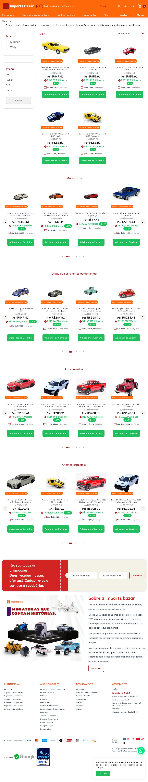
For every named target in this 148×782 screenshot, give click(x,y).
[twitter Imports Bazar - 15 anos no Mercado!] (124, 743)
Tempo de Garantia (48, 716)
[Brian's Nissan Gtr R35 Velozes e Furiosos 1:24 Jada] (20, 292)
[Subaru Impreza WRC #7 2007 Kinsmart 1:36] (126, 196)
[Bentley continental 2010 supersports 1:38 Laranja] (20, 196)
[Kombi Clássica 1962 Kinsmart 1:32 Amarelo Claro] (126, 387)
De (7, 74)
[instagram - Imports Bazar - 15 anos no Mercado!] (133, 739)
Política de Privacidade (13, 709)
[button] (5, 222)
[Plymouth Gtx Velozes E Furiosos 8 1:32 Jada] (126, 292)
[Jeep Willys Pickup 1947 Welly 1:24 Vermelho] (91, 387)
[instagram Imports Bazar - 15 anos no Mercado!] (128, 739)
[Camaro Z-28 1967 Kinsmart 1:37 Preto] (92, 51)
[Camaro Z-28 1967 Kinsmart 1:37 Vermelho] (129, 51)
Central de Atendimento (50, 706)
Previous (3, 221)
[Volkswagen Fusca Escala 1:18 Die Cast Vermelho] (91, 292)
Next (144, 221)
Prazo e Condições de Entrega (52, 709)
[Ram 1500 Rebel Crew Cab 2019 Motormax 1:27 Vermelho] (56, 387)
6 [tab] (80, 257)
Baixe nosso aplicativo (13, 702)
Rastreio (43, 699)
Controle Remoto (66, 15)
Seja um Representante (13, 696)
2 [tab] (67, 257)
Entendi (103, 773)
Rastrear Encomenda (49, 719)
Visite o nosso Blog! (120, 700)
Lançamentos (90, 15)
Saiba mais (96, 668)
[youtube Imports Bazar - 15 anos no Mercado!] (138, 739)
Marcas (140, 15)
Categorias (7, 15)
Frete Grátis (45, 702)
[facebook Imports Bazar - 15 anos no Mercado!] (124, 739)
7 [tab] (84, 257)
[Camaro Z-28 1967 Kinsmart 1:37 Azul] (55, 117)
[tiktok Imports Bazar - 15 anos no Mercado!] (142, 739)
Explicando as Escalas (13, 706)
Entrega (43, 696)
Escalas (123, 15)
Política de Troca (47, 692)
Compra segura (46, 726)
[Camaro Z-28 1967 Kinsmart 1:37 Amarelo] (92, 117)
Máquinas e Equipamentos (35, 15)
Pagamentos (45, 729)
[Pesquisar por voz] (36, 6)
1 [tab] (63, 257)
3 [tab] (70, 257)
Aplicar (18, 100)
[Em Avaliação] (43, 757)
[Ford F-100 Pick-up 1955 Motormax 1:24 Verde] (56, 292)
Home (5, 21)
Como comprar (46, 722)
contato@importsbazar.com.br (125, 696)
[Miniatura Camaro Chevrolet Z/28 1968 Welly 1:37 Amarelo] (55, 51)
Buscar (103, 6)
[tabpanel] (21, 220)
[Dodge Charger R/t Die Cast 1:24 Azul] (91, 196)
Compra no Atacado (13, 699)
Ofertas (108, 15)
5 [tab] (77, 257)
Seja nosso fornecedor (13, 692)
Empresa (8, 689)
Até (8, 84)
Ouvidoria (44, 712)
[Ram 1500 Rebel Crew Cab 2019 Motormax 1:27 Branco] (20, 387)
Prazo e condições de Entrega (52, 689)
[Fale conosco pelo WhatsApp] (141, 751)
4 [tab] (74, 257)
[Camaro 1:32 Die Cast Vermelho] (56, 196)
